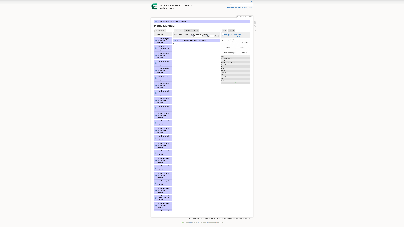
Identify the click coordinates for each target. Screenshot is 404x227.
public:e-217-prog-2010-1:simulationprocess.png (232, 35)
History (231, 30)
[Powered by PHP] (193, 222)
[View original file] (235, 47)
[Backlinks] (255, 30)
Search (252, 4)
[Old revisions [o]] (255, 26)
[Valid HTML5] (202, 222)
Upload (188, 30)
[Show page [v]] (255, 22)
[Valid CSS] (211, 222)
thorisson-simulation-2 (228, 83)
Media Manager (242, 7)
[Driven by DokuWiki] (219, 222)
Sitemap (250, 7)
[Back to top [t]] (255, 34)
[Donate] (184, 222)
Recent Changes (232, 7)
